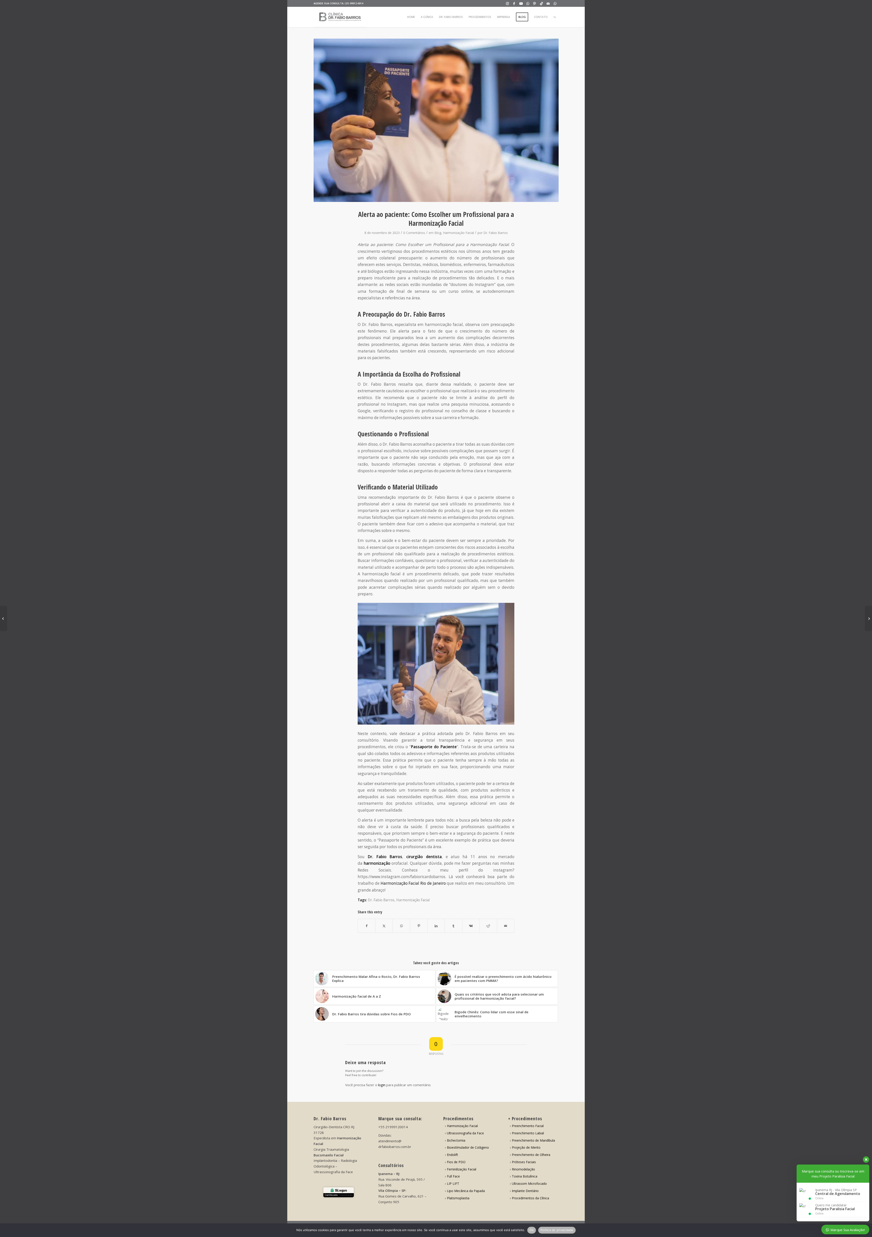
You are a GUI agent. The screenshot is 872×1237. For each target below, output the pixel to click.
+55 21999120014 (393, 1127)
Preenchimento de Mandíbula (533, 1140)
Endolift (452, 1155)
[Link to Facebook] (514, 3)
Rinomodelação (523, 1169)
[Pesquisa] (555, 17)
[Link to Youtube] (521, 3)
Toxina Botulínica (524, 1176)
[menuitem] (411, 17)
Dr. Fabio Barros (495, 233)
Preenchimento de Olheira (531, 1155)
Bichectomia (456, 1140)
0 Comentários (414, 233)
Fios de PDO (456, 1162)
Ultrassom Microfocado (529, 1183)
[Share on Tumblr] (453, 926)
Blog (437, 233)
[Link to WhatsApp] (528, 3)
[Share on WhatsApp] (401, 926)
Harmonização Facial (458, 233)
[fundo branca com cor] (340, 17)
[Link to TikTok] (541, 3)
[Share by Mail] (505, 926)
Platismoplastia (458, 1198)
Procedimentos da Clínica (530, 1198)
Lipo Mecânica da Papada (466, 1191)
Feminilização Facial (461, 1169)
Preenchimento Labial (528, 1133)
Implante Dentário (525, 1191)
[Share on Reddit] (488, 926)
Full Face (453, 1176)
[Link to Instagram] (507, 3)
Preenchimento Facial (528, 1126)
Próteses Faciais (524, 1162)
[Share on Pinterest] (418, 926)
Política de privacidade (556, 1230)
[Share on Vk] (470, 926)
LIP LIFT (453, 1183)
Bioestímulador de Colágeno (468, 1147)
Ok (532, 1230)
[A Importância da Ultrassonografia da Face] (868, 618)
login (381, 1085)
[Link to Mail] (548, 3)
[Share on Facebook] (366, 926)
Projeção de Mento (526, 1147)
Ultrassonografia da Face (465, 1133)
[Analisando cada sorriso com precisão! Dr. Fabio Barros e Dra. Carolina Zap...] (3, 618)
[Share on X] (383, 926)
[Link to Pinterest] (534, 3)
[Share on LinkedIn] (436, 926)
